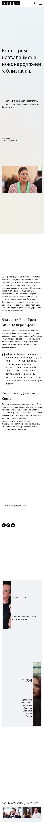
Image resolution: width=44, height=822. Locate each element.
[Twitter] (4, 525)
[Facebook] (8, 525)
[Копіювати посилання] (13, 525)
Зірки (13, 138)
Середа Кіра (6, 138)
